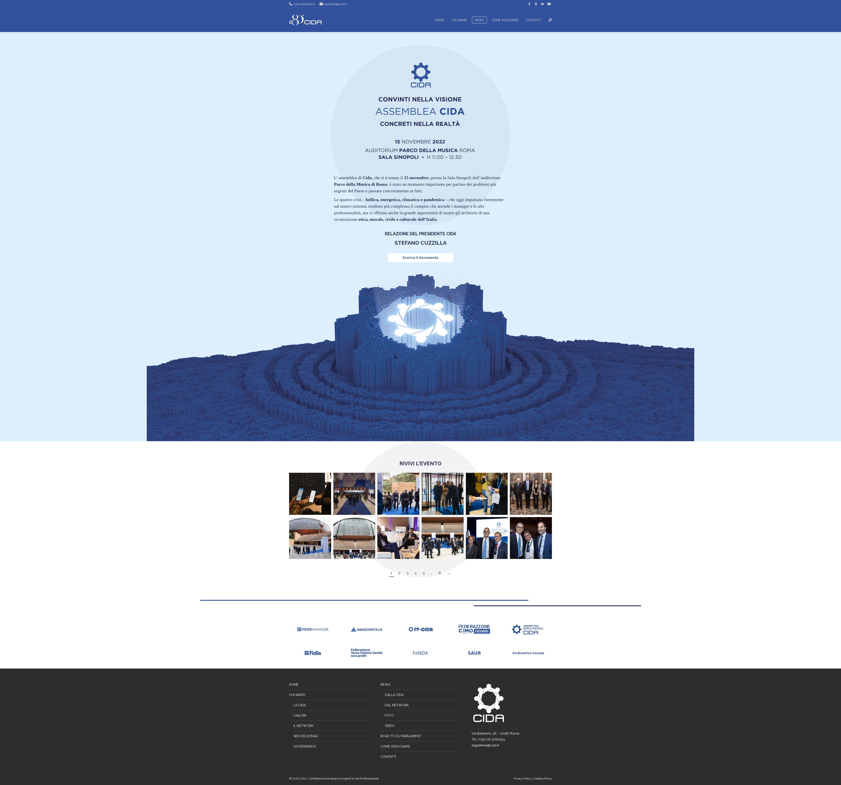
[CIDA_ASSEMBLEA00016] (398, 494)
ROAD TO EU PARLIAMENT (400, 736)
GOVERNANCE (304, 746)
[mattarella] (531, 494)
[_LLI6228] (487, 538)
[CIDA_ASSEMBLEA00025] (443, 494)
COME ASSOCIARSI (395, 746)
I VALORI (299, 715)
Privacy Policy (522, 778)
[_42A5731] (398, 538)
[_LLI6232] (443, 538)
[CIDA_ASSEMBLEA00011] (354, 494)
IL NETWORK (303, 726)
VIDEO (390, 726)
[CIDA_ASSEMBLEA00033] (310, 538)
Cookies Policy (543, 778)
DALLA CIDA (394, 695)
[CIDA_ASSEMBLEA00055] (310, 494)
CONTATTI (388, 757)
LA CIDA (299, 705)
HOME (294, 685)
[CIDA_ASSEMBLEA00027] (487, 494)
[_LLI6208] (531, 538)
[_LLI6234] (354, 538)
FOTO (389, 715)
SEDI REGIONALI (305, 736)
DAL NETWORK (397, 705)
